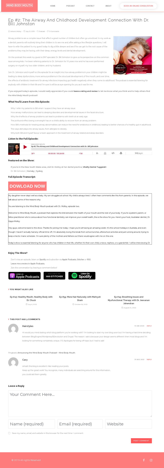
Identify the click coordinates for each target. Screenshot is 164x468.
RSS (89, 259)
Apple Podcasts (69, 259)
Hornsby (30, 171)
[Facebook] (143, 460)
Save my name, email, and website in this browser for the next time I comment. (48, 433)
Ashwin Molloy (15, 31)
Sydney (39, 171)
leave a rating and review (86, 91)
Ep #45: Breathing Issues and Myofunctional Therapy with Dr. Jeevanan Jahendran (129, 300)
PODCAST (70, 6)
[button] (138, 6)
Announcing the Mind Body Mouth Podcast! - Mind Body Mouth (46, 353)
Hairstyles (27, 326)
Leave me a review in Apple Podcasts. (28, 263)
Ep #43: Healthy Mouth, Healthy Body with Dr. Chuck (31, 298)
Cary (25, 359)
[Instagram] (151, 460)
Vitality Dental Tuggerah (94, 167)
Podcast (42, 31)
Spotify (43, 259)
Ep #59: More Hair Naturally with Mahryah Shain (80, 298)
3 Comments (54, 31)
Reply (149, 326)
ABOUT (108, 6)
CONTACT (90, 6)
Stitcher (80, 259)
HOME (52, 6)
